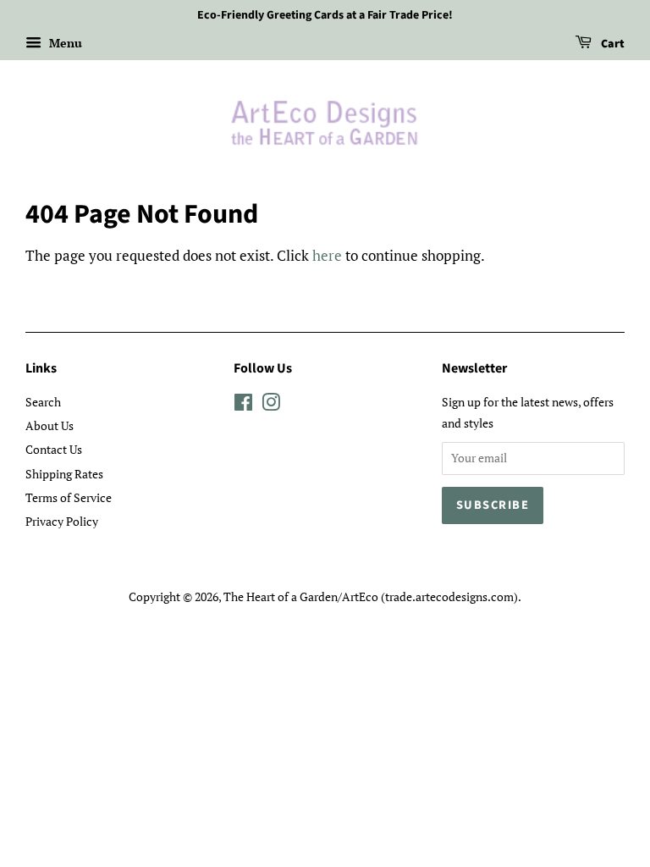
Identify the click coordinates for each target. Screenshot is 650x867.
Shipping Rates (64, 474)
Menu (64, 43)
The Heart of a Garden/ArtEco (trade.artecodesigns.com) (370, 596)
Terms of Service (68, 497)
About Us (49, 425)
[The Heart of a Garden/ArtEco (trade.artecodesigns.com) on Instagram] (271, 405)
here (327, 255)
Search (43, 402)
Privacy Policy (61, 521)
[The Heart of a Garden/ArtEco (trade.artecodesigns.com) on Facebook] (243, 405)
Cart (611, 44)
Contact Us (53, 449)
